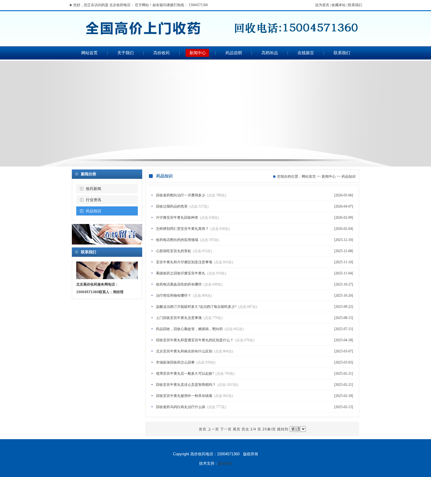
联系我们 (355, 5)
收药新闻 (93, 188)
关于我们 (125, 53)
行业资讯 (93, 200)
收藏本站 (339, 5)
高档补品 (270, 53)
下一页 (226, 429)
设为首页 (322, 5)
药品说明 (233, 53)
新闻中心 (197, 53)
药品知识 (93, 211)
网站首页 (89, 53)
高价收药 (161, 53)
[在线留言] (107, 243)
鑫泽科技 (225, 463)
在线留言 (306, 53)
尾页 (236, 429)
